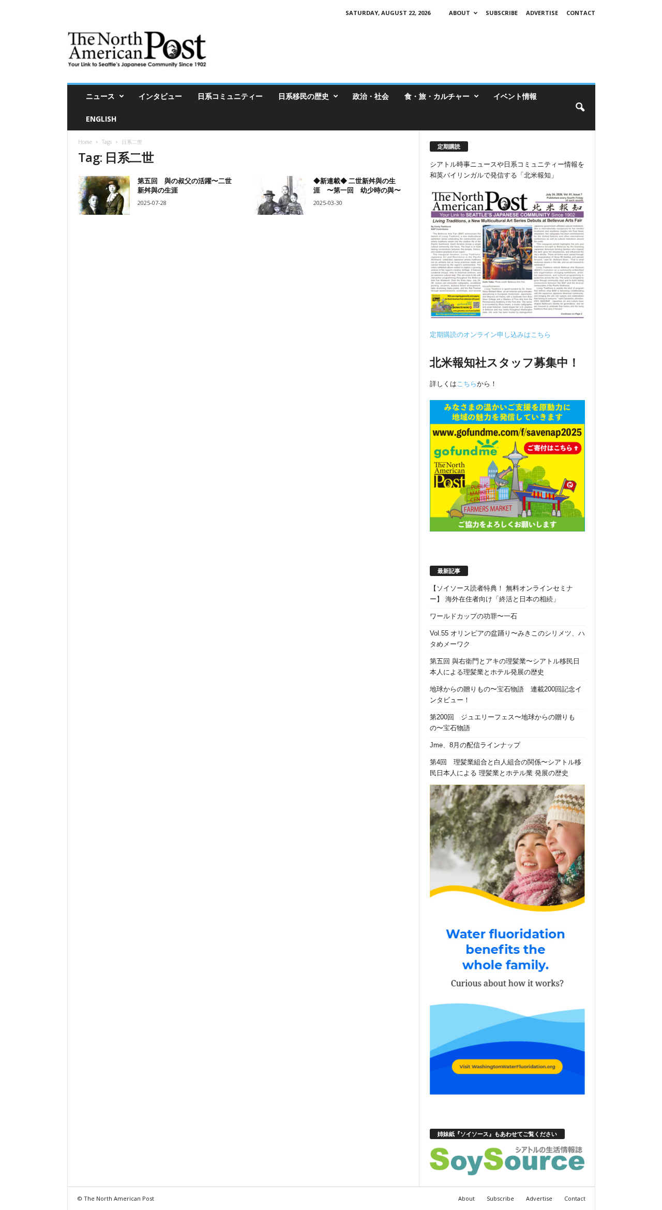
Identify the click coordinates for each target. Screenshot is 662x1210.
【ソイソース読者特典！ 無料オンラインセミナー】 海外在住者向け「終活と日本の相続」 (501, 593)
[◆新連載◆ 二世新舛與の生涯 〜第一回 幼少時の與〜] (280, 195)
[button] (579, 107)
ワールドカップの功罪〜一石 (473, 616)
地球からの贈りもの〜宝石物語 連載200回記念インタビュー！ (506, 694)
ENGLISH (101, 119)
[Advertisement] (407, 49)
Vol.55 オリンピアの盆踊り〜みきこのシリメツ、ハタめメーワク (507, 638)
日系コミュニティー (230, 96)
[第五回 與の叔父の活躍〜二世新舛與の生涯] (104, 195)
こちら (467, 384)
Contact (580, 13)
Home (85, 141)
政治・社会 (371, 96)
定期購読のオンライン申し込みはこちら (490, 334)
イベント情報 (515, 96)
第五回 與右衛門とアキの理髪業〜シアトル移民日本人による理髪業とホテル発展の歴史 (505, 666)
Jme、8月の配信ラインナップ (475, 745)
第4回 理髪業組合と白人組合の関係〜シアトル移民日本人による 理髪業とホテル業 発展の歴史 (505, 767)
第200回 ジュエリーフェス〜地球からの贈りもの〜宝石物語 (502, 722)
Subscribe (502, 13)
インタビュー (160, 96)
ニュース (100, 96)
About (459, 13)
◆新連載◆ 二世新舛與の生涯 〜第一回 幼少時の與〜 (357, 185)
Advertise (542, 13)
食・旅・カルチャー (437, 96)
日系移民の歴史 (303, 96)
